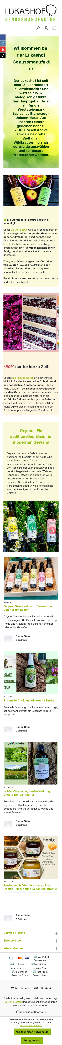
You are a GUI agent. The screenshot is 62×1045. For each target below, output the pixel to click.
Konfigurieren (32, 1040)
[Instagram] (3, 43)
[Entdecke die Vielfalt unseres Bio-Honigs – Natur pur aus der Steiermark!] (31, 857)
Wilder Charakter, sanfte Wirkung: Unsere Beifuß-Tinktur (27, 793)
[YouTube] (3, 49)
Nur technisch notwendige (32, 1031)
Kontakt (46, 988)
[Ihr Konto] (46, 28)
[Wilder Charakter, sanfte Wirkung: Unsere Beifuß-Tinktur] (31, 763)
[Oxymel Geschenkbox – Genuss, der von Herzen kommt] (31, 578)
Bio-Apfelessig (19, 229)
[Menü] (7, 28)
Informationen (13, 948)
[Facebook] (3, 37)
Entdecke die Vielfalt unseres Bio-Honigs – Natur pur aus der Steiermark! (30, 887)
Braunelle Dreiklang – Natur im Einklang (30, 700)
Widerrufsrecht (20, 988)
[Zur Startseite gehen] (31, 13)
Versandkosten (13, 1001)
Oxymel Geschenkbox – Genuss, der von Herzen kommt (28, 608)
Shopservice (12, 940)
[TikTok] (3, 55)
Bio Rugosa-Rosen (23, 377)
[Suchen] (38, 28)
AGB (36, 988)
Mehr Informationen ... (31, 1025)
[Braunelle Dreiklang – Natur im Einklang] (31, 672)
